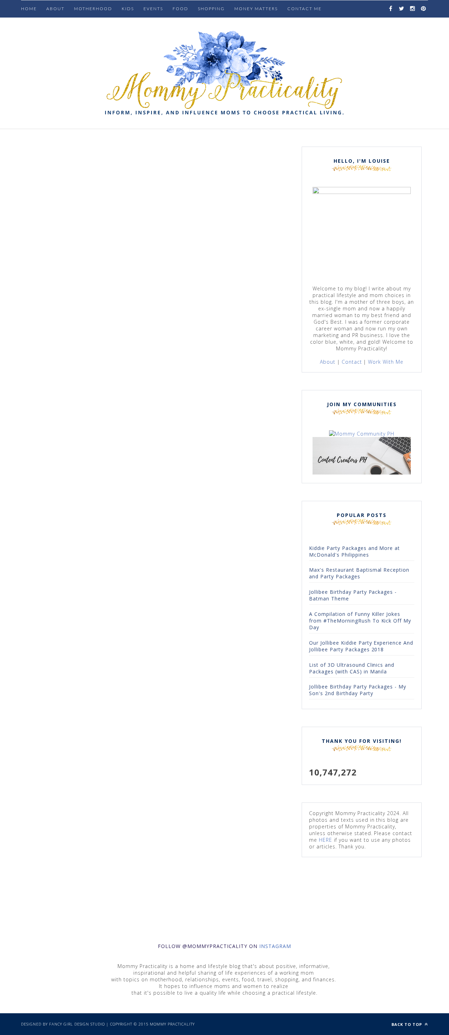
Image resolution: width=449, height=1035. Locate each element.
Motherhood (93, 8)
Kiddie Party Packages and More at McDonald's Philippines (354, 551)
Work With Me (385, 361)
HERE (325, 839)
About (55, 8)
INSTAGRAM (275, 946)
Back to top (407, 1024)
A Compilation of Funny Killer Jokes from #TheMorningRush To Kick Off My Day (360, 621)
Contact (352, 361)
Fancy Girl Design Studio (77, 1024)
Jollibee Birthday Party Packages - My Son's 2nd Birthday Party (357, 690)
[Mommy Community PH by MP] (362, 433)
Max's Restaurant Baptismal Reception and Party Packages (359, 573)
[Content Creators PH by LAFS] (362, 472)
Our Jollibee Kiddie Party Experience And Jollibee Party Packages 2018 (361, 646)
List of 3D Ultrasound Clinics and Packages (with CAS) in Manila (351, 668)
